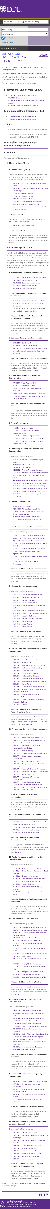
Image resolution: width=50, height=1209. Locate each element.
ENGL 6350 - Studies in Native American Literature (29, 665)
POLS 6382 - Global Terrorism (22, 956)
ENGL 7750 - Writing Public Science (24, 774)
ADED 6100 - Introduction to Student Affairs (27, 1010)
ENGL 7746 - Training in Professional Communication (30, 772)
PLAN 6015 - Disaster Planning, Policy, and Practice (30, 483)
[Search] (47, 34)
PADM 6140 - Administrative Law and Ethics (27, 881)
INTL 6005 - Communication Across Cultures (22, 95)
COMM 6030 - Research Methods (24, 193)
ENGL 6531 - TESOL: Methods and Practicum (28, 1151)
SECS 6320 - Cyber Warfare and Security (26, 974)
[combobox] (26, 22)
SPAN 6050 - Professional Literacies (25, 616)
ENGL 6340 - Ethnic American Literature (26, 660)
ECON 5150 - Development (22, 343)
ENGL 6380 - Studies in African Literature (26, 676)
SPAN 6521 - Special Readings (23, 621)
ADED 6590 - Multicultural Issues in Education (28, 1021)
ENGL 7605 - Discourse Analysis (23, 1159)
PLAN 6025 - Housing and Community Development (30, 488)
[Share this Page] (40, 55)
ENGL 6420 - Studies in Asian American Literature (29, 679)
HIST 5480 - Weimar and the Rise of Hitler (26, 517)
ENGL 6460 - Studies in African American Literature (29, 681)
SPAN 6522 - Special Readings (23, 624)
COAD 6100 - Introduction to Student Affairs (27, 1023)
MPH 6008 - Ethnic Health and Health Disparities (29, 393)
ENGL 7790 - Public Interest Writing (24, 790)
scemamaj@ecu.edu (18, 79)
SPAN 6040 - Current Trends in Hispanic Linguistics (30, 613)
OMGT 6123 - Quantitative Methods (24, 288)
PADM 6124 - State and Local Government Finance (29, 879)
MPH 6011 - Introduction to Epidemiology (26, 830)
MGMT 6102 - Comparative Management (26, 283)
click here (14, 333)
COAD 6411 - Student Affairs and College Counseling (30, 1034)
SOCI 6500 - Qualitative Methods (23, 199)
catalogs (11, 1204)
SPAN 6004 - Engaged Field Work (24, 600)
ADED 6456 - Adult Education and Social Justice (29, 1018)
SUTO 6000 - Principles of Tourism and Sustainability (30, 1081)
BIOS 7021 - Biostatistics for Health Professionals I (29, 822)
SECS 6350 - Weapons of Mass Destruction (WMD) (29, 977)
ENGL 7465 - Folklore (20, 705)
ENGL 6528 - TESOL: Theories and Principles (28, 1145)
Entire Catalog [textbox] (7, 30)
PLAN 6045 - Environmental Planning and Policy (29, 301)
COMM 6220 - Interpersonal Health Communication (29, 541)
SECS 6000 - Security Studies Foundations (27, 964)
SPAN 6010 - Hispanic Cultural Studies (25, 603)
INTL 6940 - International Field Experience (22, 119)
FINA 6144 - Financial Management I (25, 280)
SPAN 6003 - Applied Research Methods (26, 204)
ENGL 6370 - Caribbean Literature (24, 671)
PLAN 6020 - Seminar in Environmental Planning (29, 486)
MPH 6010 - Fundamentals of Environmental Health (30, 827)
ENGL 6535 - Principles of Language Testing (27, 1153)
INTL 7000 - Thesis (19, 225)
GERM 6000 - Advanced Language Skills (26, 509)
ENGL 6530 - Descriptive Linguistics (24, 1148)
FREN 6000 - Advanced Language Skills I (26, 436)
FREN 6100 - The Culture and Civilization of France (29, 438)
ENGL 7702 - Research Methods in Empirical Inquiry (30, 753)
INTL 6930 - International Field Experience (22, 116)
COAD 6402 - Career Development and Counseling (30, 1026)
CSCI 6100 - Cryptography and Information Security (29, 927)
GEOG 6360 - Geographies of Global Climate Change (30, 480)
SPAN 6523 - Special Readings (23, 627)
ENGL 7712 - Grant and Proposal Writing (26, 761)
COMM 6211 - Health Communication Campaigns (29, 538)
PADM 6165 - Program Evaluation (24, 884)
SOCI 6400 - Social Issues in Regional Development (30, 348)
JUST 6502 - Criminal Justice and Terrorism (27, 940)
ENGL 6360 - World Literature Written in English (28, 668)
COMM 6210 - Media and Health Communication (29, 535)
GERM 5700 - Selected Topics (22, 506)
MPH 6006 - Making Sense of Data (24, 386)
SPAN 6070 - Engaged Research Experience (27, 619)
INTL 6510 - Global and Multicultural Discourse (23, 106)
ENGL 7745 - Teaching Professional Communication (30, 769)
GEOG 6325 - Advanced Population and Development (30, 473)
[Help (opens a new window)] (47, 55)
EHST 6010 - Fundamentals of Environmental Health (30, 930)
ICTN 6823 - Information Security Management (28, 938)
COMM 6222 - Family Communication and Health (29, 549)
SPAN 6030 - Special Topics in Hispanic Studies (28, 610)
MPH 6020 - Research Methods (23, 196)
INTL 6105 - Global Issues (16, 98)
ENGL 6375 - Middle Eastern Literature (25, 673)
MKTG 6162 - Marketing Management (25, 286)
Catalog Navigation (10, 48)
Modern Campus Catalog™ (24, 1206)
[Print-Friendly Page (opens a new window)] (43, 55)
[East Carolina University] (11, 8)
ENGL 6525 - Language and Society (25, 1133)
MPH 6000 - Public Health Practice (24, 824)
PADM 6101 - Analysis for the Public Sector (27, 868)
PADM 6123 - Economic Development (25, 346)
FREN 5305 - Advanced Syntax (23, 428)
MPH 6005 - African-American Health (25, 383)
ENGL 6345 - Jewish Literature (23, 662)
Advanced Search (7, 43)
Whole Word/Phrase (11, 38)
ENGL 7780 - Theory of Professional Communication (30, 787)
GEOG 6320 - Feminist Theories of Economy (27, 470)
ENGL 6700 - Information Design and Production (29, 738)
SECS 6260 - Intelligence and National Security (28, 972)
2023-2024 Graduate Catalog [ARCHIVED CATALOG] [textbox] (21, 22)
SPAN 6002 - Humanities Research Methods (27, 201)
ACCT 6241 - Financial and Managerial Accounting (29, 277)
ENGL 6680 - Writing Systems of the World (26, 1156)
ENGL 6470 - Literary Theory (22, 684)
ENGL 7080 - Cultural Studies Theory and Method (29, 687)
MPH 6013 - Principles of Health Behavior (26, 833)
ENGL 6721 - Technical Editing (23, 751)
